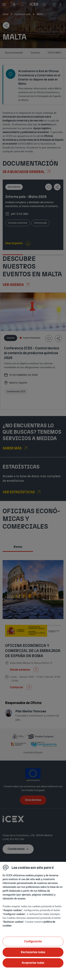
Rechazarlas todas (33, 952)
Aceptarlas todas (33, 962)
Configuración (33, 941)
